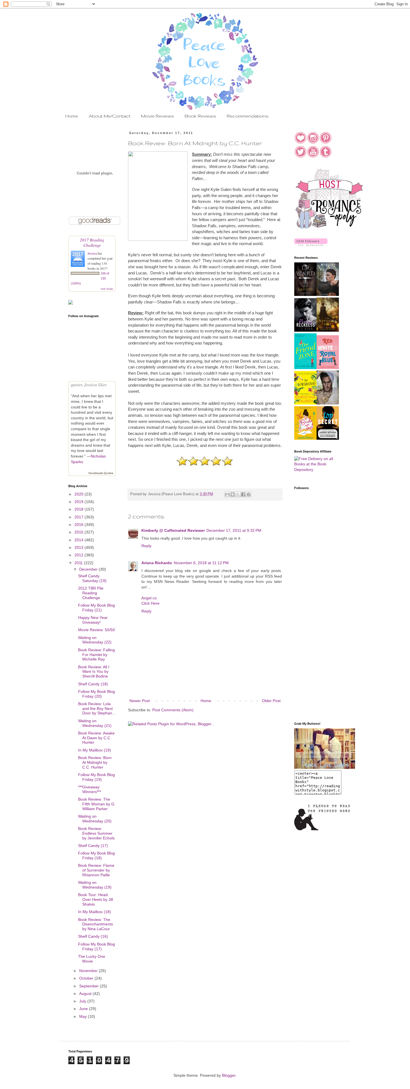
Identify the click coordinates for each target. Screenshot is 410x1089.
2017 (79, 517)
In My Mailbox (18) (94, 912)
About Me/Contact (110, 116)
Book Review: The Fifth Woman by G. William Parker (96, 804)
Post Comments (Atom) (173, 710)
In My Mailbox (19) (94, 750)
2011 (79, 563)
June (84, 1008)
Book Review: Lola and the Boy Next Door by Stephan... (96, 708)
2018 (79, 509)
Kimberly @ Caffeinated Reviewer (173, 530)
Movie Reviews (157, 116)
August (86, 993)
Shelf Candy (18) (93, 684)
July (83, 1001)
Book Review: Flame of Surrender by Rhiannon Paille (96, 870)
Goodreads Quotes (100, 473)
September (89, 986)
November (89, 970)
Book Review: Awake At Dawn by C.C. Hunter (96, 738)
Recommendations (248, 116)
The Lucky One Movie (91, 958)
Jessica (93, 253)
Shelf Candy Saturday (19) (92, 578)
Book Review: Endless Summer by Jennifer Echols (96, 833)
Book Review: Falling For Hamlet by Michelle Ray (96, 655)
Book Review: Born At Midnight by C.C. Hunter (95, 762)
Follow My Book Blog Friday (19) (96, 777)
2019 (79, 501)
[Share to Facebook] (243, 494)
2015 (79, 532)
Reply (146, 546)
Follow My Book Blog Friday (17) (96, 946)
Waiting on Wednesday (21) (95, 723)
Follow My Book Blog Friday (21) (96, 607)
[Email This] (227, 494)
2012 (79, 555)
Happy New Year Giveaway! (93, 619)
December (89, 569)
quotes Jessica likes (89, 384)
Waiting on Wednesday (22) (95, 640)
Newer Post (139, 700)
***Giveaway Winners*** (89, 789)
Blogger (228, 1075)
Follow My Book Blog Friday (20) (96, 693)
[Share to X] (238, 494)
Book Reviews (200, 116)
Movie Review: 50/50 (96, 630)
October (87, 978)
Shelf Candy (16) (93, 936)
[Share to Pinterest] (248, 494)
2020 (79, 494)
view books (106, 289)
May (83, 1016)
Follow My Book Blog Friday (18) (96, 855)
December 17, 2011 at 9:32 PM (233, 530)
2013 (79, 547)
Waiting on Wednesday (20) (95, 818)
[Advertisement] (316, 628)
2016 (79, 524)
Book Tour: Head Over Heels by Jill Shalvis (95, 899)
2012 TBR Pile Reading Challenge (90, 593)
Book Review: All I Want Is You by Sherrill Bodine (93, 672)
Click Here (150, 603)
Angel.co (149, 598)
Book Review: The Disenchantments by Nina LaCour (95, 924)
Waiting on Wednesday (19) (95, 884)
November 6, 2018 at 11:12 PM (201, 563)
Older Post (271, 700)
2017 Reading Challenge (92, 242)
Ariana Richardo (156, 563)
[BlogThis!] (232, 494)
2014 (79, 540)
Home (71, 116)
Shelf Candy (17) (93, 845)
